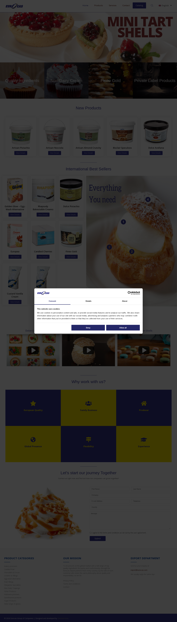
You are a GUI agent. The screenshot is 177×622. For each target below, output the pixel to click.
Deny (88, 328)
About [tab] (124, 301)
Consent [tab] (52, 301)
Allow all (123, 328)
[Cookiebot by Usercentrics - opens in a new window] (129, 293)
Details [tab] (89, 301)
